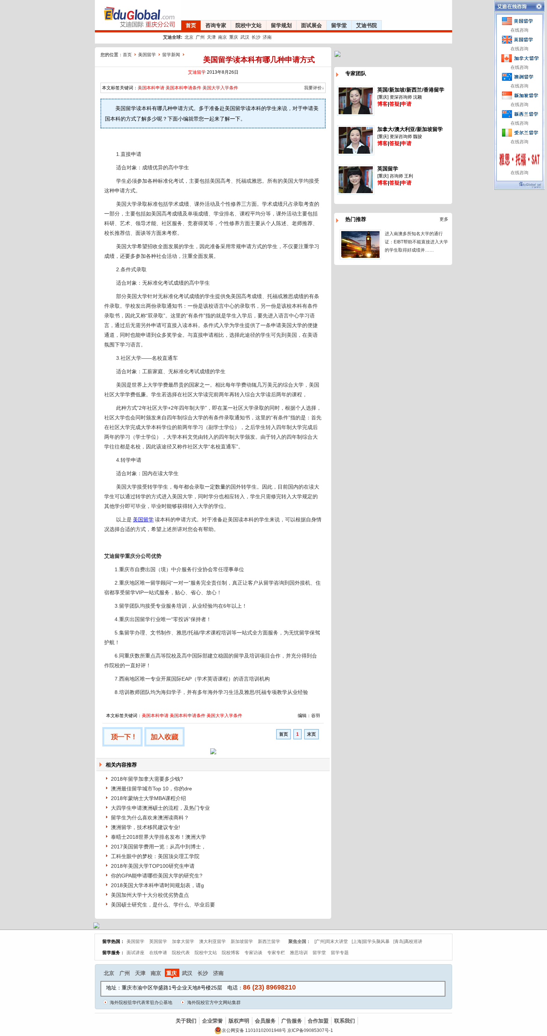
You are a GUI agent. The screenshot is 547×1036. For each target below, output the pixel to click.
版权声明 (238, 1021)
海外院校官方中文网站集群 (214, 1002)
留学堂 (339, 25)
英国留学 (158, 941)
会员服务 (265, 1021)
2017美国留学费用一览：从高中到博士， (158, 847)
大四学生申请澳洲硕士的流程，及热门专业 (160, 808)
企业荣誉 (212, 1021)
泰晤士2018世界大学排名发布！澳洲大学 (158, 837)
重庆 (233, 37)
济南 (267, 37)
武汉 (244, 37)
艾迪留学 (197, 72)
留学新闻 (171, 54)
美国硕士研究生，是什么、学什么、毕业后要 (163, 905)
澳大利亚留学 (212, 941)
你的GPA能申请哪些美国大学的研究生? (156, 876)
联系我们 (344, 1021)
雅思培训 (299, 952)
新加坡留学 (242, 941)
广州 (200, 37)
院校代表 (181, 952)
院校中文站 (249, 25)
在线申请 (158, 952)
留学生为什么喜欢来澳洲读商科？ (150, 818)
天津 (211, 37)
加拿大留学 (183, 941)
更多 (443, 219)
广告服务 (291, 1021)
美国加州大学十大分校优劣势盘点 (150, 895)
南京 (222, 37)
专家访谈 (253, 952)
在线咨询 (519, 30)
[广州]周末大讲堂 (331, 941)
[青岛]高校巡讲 (407, 941)
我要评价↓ (314, 87)
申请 (406, 104)
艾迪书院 (366, 25)
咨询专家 (215, 25)
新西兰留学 (269, 941)
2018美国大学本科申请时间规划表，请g (157, 885)
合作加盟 (318, 1021)
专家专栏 (276, 952)
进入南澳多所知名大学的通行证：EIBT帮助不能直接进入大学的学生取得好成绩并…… (416, 242)
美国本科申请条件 (183, 87)
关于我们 (186, 1021)
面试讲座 (135, 952)
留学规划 (281, 25)
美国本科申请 (151, 87)
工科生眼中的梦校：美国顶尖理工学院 (155, 856)
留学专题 (340, 952)
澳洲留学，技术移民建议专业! (145, 827)
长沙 (256, 37)
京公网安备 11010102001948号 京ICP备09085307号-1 (277, 1030)
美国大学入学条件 (220, 87)
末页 (311, 734)
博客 (382, 104)
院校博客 (231, 952)
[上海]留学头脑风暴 (371, 941)
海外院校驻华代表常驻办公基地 (141, 1002)
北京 (189, 37)
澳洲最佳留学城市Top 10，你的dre (151, 789)
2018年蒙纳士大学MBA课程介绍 (148, 798)
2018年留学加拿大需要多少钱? (147, 779)
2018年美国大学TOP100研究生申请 (153, 866)
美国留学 (147, 54)
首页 (191, 25)
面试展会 (311, 25)
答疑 (394, 104)
